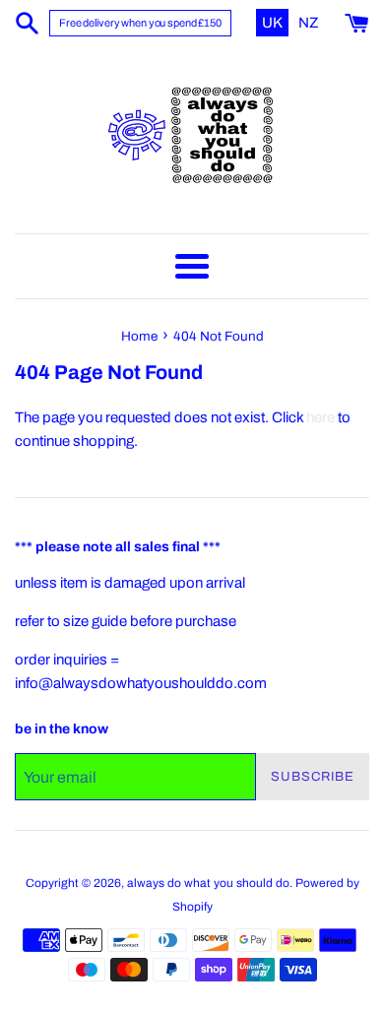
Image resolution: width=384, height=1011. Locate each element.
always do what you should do (208, 883)
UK (273, 23)
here (320, 417)
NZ (308, 23)
